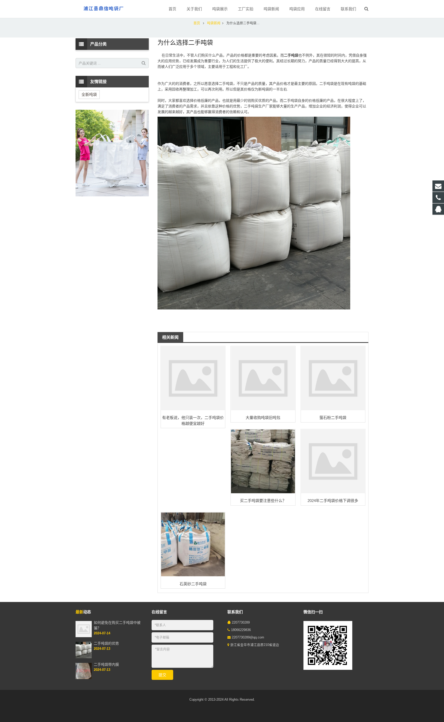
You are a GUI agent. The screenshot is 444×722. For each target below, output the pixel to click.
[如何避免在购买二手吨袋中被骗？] (84, 636)
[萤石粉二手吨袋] (333, 378)
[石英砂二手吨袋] (193, 544)
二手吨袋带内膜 (106, 664)
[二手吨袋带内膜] (84, 678)
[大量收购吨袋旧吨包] (263, 378)
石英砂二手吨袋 (193, 584)
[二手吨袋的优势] (84, 657)
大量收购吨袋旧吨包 (263, 417)
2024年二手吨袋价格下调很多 (333, 500)
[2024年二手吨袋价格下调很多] (333, 461)
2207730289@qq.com (248, 637)
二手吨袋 (291, 55)
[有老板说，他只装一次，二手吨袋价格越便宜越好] (193, 378)
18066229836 (241, 630)
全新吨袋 (89, 94)
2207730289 (241, 622)
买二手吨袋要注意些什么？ (263, 500)
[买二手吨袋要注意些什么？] (263, 461)
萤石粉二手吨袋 (332, 417)
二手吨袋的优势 (106, 643)
